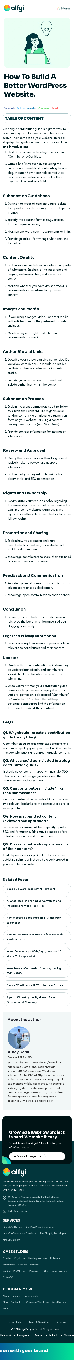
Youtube (69, 1335)
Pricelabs (34, 1271)
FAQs (5, 1308)
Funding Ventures (37, 1258)
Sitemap (61, 1322)
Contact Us (17, 1302)
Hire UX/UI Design (12, 1227)
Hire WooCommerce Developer (20, 1233)
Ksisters (22, 1264)
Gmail (54, 108)
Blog (5, 1302)
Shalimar (34, 1264)
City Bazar (20, 1258)
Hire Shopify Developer (53, 1233)
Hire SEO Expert (11, 1239)
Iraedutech (9, 1264)
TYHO (45, 1271)
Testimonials (30, 1295)
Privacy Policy (15, 1322)
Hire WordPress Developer (39, 1227)
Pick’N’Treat (20, 1271)
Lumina (7, 1271)
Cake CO (8, 1277)
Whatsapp (44, 108)
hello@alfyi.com (17, 1211)
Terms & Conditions (39, 1322)
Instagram (23, 1335)
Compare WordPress (37, 1302)
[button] (47, 8)
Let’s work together (27, 1156)
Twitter (21, 108)
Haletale (55, 1258)
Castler (7, 1258)
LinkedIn (31, 108)
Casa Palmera (59, 1271)
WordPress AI (59, 1302)
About (6, 1295)
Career (16, 1295)
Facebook (9, 108)
